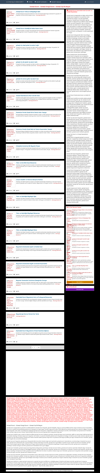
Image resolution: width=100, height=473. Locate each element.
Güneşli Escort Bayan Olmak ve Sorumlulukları (82, 209)
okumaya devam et (40, 15)
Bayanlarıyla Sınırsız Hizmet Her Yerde (27, 314)
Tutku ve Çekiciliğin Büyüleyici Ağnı (26, 196)
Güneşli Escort (15, 2)
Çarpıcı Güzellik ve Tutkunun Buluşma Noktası (29, 179)
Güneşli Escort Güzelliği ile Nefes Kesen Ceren (29, 28)
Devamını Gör (79, 289)
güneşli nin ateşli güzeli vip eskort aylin (27, 45)
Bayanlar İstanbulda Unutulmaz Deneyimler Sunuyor (31, 280)
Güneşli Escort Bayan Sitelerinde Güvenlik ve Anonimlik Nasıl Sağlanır (82, 273)
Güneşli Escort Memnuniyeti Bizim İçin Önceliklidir (80, 257)
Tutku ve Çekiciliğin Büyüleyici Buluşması (28, 213)
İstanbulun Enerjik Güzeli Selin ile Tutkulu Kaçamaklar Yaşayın (34, 129)
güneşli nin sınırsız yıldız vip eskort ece (27, 79)
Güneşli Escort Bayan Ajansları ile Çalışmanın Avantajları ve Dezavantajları (82, 224)
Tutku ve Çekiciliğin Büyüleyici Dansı (26, 230)
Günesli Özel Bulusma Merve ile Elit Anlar (28, 95)
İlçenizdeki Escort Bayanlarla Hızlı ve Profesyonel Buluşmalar (34, 297)
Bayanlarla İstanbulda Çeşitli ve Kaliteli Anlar (29, 247)
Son (39, 347)
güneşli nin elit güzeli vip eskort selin (26, 62)
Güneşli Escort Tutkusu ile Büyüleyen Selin (28, 11)
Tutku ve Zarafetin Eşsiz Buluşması (26, 163)
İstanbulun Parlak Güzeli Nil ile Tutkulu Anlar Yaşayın (31, 112)
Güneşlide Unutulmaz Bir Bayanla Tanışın (28, 146)
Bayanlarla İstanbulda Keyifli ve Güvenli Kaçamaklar (31, 263)
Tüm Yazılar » (79, 282)
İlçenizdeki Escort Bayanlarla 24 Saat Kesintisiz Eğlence (32, 331)
